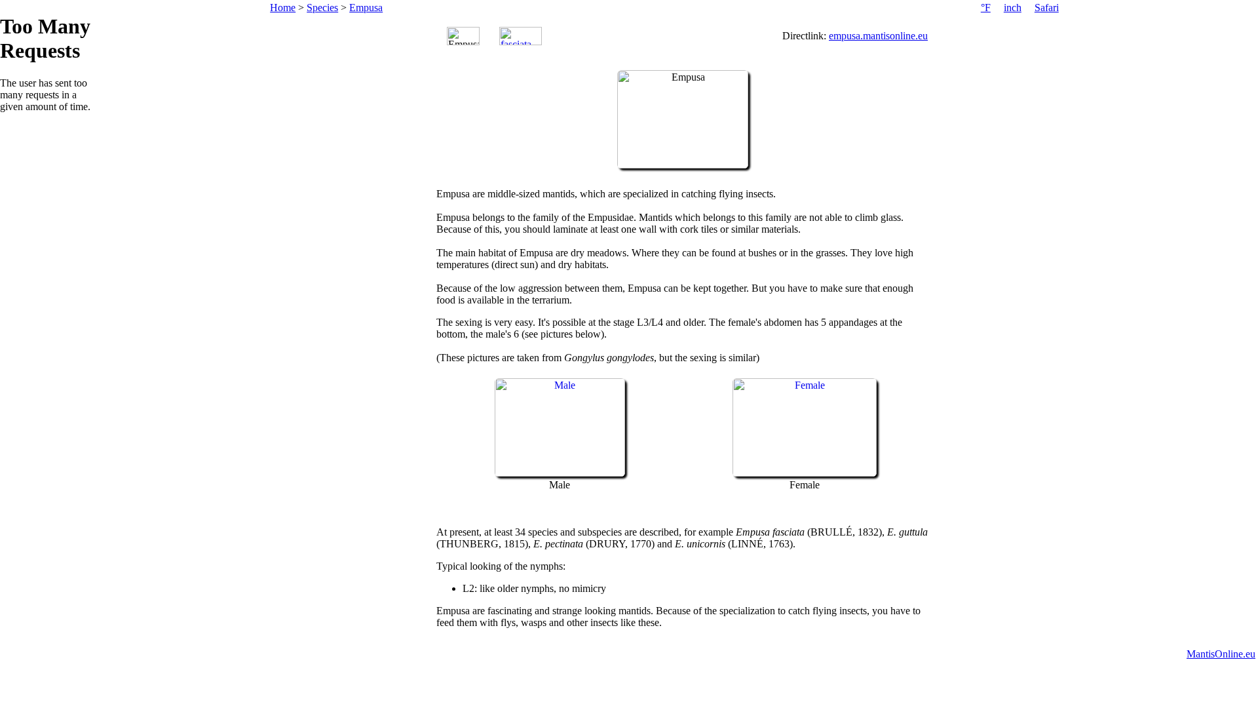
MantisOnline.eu (1221, 653)
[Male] (560, 473)
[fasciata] (520, 36)
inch (1012, 7)
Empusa (366, 7)
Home (282, 7)
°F (986, 7)
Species (322, 7)
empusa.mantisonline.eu (878, 35)
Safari (1047, 7)
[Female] (805, 473)
